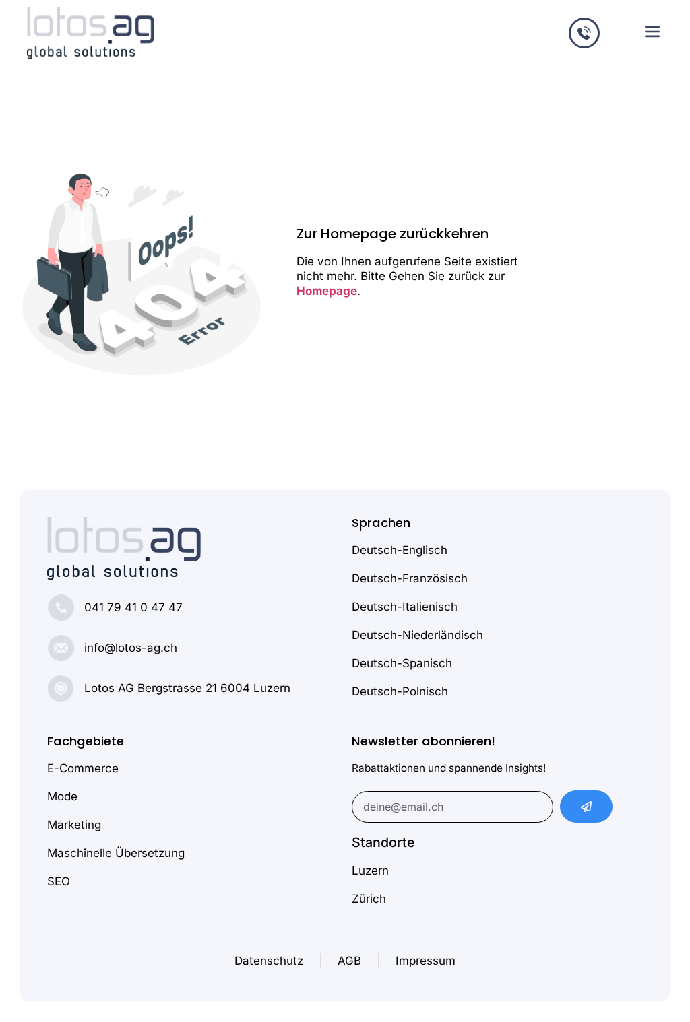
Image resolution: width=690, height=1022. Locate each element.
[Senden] (586, 806)
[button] (652, 33)
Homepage (326, 291)
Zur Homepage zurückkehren (392, 233)
